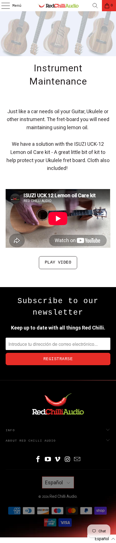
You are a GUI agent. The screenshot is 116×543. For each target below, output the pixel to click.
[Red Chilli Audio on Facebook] (38, 460)
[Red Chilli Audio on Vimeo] (57, 460)
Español (54, 482)
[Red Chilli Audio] (58, 5)
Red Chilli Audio (63, 496)
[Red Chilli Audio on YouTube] (48, 460)
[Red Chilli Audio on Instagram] (67, 460)
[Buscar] (95, 5)
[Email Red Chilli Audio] (77, 460)
